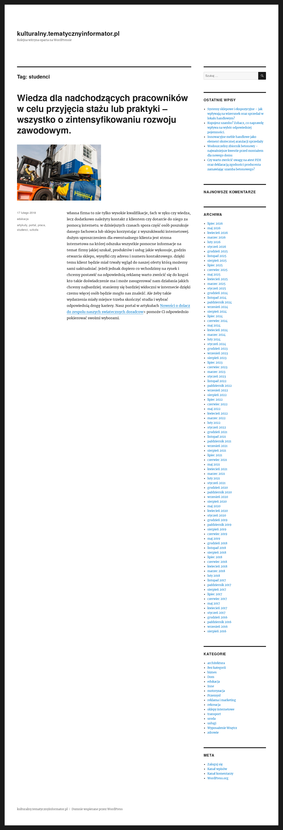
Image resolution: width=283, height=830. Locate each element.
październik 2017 (219, 585)
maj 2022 (213, 409)
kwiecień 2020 (217, 511)
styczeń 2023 (216, 376)
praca (41, 225)
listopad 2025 (216, 256)
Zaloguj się (215, 764)
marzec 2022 (216, 418)
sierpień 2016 (216, 631)
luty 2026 (214, 242)
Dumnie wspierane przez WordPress (97, 809)
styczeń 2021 (216, 483)
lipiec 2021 (214, 455)
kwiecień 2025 (217, 279)
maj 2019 (213, 539)
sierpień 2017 (216, 590)
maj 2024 (213, 325)
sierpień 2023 (216, 358)
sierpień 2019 (216, 529)
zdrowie (213, 732)
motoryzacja (216, 691)
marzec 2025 (216, 284)
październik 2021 (219, 441)
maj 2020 (213, 506)
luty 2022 (213, 423)
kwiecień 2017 (217, 608)
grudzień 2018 (217, 543)
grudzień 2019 (217, 520)
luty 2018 (213, 576)
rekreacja (213, 705)
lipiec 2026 (215, 223)
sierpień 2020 (217, 501)
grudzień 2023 (217, 349)
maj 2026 (214, 228)
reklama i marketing (221, 700)
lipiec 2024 (215, 316)
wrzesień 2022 (217, 390)
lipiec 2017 (214, 594)
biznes (212, 672)
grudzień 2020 (217, 488)
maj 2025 (213, 274)
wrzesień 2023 (217, 353)
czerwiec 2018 (217, 562)
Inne (210, 686)
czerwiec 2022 (217, 404)
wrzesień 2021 (217, 446)
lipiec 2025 (215, 265)
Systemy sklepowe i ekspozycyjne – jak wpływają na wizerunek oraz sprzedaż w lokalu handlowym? (235, 113)
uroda (211, 719)
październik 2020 (219, 492)
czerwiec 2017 (217, 599)
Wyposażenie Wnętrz (222, 728)
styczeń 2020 (216, 515)
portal (32, 225)
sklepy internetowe (220, 709)
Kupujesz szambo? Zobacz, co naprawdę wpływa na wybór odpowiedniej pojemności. (235, 127)
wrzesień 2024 (217, 307)
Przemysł (214, 695)
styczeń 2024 (216, 344)
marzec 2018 (216, 571)
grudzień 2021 (217, 432)
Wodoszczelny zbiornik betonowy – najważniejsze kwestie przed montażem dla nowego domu (235, 150)
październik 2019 (219, 525)
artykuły (22, 225)
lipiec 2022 (215, 400)
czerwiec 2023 (217, 367)
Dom (210, 677)
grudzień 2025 (217, 251)
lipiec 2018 (214, 557)
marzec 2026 (216, 237)
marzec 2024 (216, 335)
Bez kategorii (216, 668)
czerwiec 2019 (217, 534)
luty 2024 (213, 339)
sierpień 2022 (217, 395)
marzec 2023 (216, 372)
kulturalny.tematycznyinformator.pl (68, 33)
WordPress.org (217, 778)
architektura (216, 663)
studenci (22, 229)
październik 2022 (219, 386)
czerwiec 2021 (217, 460)
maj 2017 (213, 603)
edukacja (23, 219)
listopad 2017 (216, 580)
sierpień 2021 (216, 451)
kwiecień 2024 (217, 330)
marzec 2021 (216, 474)
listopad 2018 (216, 548)
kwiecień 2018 (217, 566)
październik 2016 (219, 622)
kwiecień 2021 (217, 469)
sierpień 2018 (216, 552)
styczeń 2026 (216, 247)
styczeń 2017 (216, 613)
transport (214, 714)
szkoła (34, 229)
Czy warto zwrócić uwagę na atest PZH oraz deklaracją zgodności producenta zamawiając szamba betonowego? (234, 164)
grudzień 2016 (217, 617)
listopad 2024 (216, 298)
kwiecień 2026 (217, 233)
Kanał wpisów (217, 769)
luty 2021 (213, 478)
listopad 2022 (216, 381)
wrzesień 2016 (217, 627)
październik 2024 (219, 302)
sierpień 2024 (217, 312)
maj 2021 (213, 464)
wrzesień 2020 (217, 497)
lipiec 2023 (214, 362)
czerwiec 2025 (217, 270)
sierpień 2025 (217, 261)
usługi (211, 723)
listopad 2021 (216, 437)
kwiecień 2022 (217, 413)
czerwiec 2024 (217, 321)
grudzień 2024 (217, 293)
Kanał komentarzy (220, 774)
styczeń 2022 (216, 427)
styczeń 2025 (216, 288)
